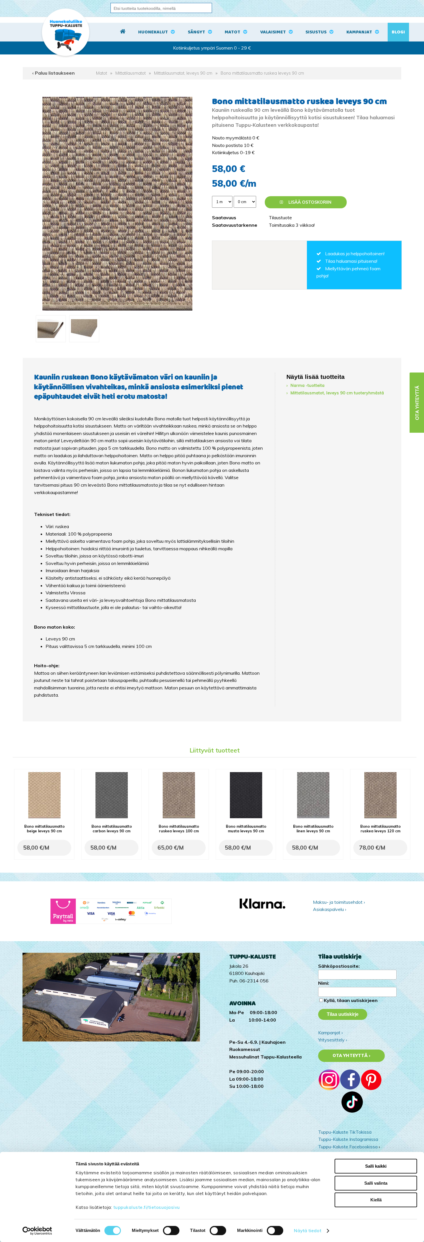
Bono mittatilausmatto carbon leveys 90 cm (111, 828)
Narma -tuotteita (307, 385)
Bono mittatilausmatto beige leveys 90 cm (44, 828)
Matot (232, 32)
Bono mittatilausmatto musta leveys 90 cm (246, 828)
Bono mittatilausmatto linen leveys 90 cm (313, 828)
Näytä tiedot (307, 1230)
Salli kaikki (376, 1166)
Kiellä (376, 1199)
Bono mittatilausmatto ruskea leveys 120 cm (380, 828)
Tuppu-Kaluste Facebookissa (348, 1147)
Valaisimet (273, 32)
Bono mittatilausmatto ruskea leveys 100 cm (179, 828)
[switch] (171, 1230)
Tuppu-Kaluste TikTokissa (345, 1132)
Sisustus (316, 32)
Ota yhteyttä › (351, 1055)
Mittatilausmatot (130, 73)
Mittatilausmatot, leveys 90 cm (183, 73)
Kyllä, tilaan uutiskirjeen (351, 1000)
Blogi (398, 32)
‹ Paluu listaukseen (53, 73)
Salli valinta (375, 1183)
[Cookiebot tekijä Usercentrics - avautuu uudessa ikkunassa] (37, 1230)
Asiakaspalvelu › (329, 909)
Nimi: (323, 983)
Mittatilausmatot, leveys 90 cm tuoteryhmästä (337, 393)
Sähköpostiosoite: (339, 966)
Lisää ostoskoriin (309, 202)
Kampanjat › (330, 1032)
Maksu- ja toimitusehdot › (339, 902)
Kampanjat (359, 32)
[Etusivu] (123, 32)
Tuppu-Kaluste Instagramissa (348, 1139)
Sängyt (196, 32)
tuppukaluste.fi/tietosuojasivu (146, 1207)
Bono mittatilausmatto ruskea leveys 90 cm (262, 73)
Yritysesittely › (332, 1040)
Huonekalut (153, 32)
